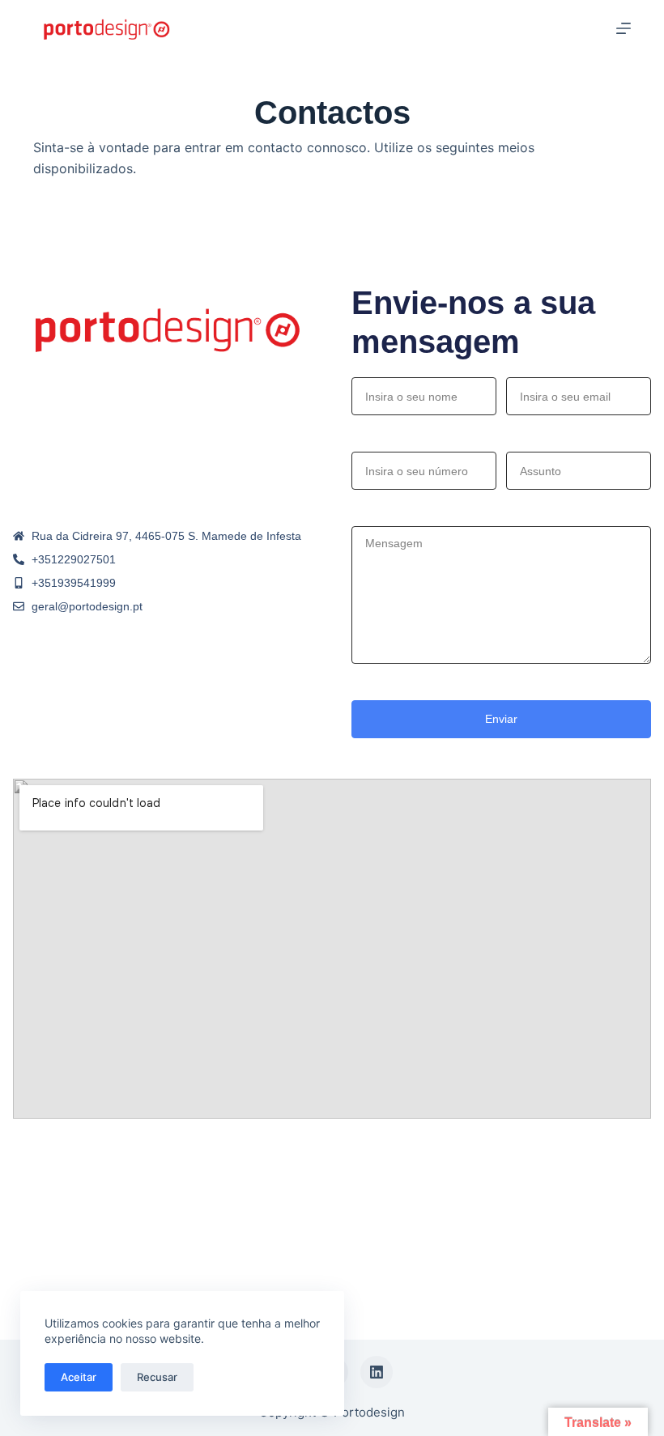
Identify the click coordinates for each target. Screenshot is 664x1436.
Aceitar (78, 1376)
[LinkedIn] (376, 1372)
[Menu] (623, 28)
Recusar (157, 1376)
